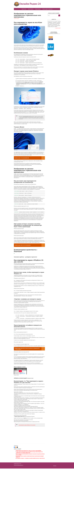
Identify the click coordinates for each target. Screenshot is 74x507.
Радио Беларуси (38, 9)
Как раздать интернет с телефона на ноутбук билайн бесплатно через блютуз (30, 458)
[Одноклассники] (15, 447)
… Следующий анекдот (58, 28)
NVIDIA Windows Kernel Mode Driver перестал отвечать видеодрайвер (28, 450)
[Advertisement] (53, 67)
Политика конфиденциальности (18, 465)
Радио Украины (30, 9)
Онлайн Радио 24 (30, 3)
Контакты (54, 465)
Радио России (24, 9)
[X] (17, 447)
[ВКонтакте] (14, 447)
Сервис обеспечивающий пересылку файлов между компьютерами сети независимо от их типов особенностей (29, 452)
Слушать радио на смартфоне (47, 9)
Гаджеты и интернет (16, 18)
